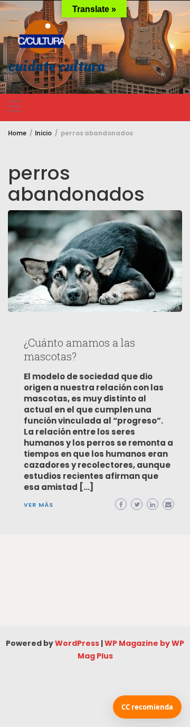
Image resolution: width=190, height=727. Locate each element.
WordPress (77, 643)
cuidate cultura (56, 66)
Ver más (38, 504)
